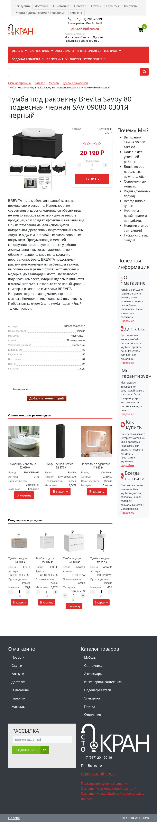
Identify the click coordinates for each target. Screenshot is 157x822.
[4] (95, 143)
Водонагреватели (97, 690)
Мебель (90, 657)
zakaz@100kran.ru (85, 29)
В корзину (24, 495)
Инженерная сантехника (103, 681)
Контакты (18, 706)
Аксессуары (93, 673)
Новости (17, 657)
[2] (88, 143)
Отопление (92, 714)
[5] (99, 143)
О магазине (20, 690)
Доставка (18, 681)
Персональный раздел (98, 773)
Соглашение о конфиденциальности (108, 788)
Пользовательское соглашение (104, 783)
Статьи (16, 665)
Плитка (89, 706)
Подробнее (127, 321)
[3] (92, 143)
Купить (92, 179)
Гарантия (18, 698)
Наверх (14, 817)
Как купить (19, 673)
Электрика (92, 698)
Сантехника (93, 665)
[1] (84, 143)
